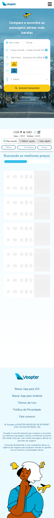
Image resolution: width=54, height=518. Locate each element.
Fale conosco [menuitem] (27, 416)
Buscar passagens (29, 88)
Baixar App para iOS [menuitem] (27, 389)
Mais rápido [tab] (45, 141)
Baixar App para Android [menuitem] (27, 396)
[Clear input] (46, 50)
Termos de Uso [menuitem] (27, 403)
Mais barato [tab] (11, 141)
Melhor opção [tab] (28, 141)
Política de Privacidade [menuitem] (27, 410)
